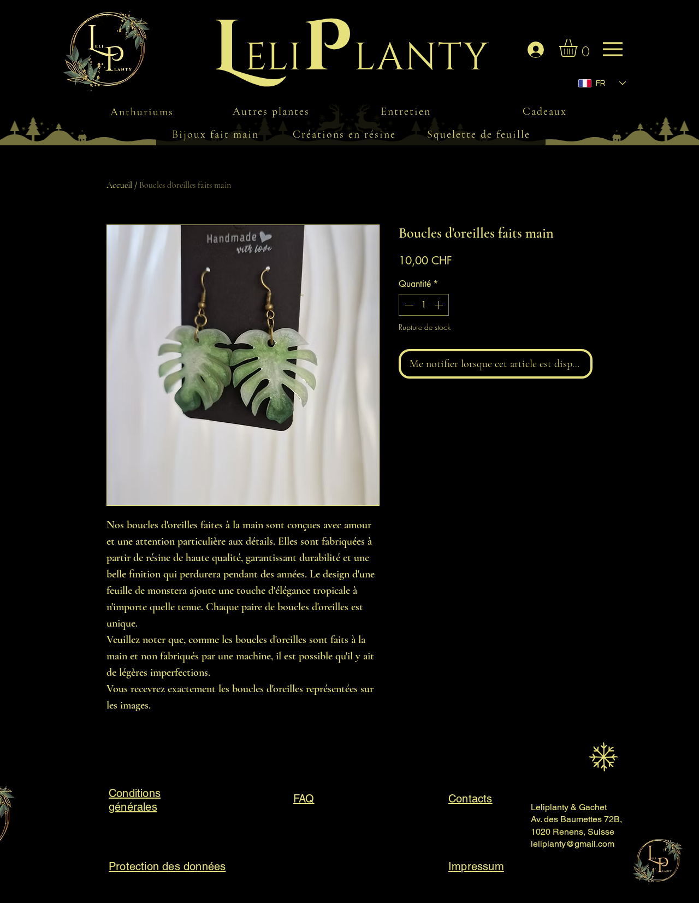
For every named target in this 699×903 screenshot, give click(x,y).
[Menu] (116, 54)
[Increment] (439, 304)
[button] (579, 48)
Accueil (119, 185)
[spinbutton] (424, 304)
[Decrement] (408, 304)
